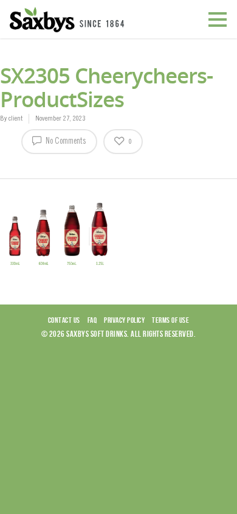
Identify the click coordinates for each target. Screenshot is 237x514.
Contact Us (64, 320)
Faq (92, 320)
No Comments (65, 142)
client (15, 118)
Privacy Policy (124, 320)
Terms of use (170, 320)
